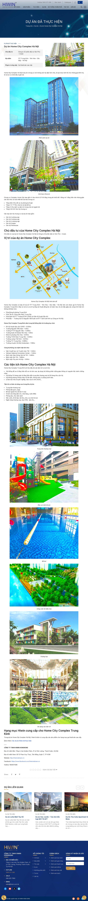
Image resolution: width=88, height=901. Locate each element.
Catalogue (67, 2)
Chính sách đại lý (55, 873)
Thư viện (36, 7)
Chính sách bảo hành (57, 858)
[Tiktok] (14, 888)
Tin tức (66, 7)
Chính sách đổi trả (56, 867)
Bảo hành (58, 2)
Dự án (44, 7)
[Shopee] (73, 898)
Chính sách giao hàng (57, 861)
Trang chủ (29, 26)
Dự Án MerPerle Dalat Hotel (73, 817)
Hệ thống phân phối (55, 7)
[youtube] (10, 888)
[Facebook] (5, 888)
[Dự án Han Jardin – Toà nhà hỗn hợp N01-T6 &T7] (14, 802)
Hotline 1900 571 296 (44, 2)
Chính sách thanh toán (57, 864)
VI (79, 2)
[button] (78, 787)
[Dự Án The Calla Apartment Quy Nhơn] (45, 802)
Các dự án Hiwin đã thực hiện (21, 741)
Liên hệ (73, 7)
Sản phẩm (26, 7)
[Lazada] (78, 898)
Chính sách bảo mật (56, 870)
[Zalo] (19, 888)
